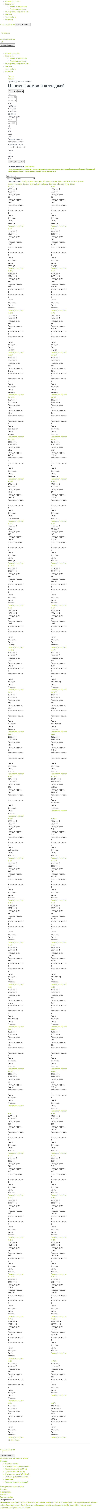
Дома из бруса (42, 184)
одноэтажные (21, 169)
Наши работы (10, 17)
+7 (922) (7, 25)
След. (17, 1440)
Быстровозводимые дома (32, 181)
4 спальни (36, 172)
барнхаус (73, 169)
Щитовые (53, 184)
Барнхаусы (9, 1479)
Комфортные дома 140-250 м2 (17, 1474)
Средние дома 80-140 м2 (15, 1471)
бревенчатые (17, 1508)
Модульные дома (50, 181)
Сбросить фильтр (16, 91)
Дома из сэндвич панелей (79, 1502)
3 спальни (27, 172)
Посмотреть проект (16, 226)
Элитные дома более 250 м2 (16, 1477)
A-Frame (26, 1508)
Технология (9, 4)
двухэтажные (32, 169)
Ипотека (8, 14)
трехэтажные (44, 169)
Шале (72, 184)
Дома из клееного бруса (15, 1505)
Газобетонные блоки (18, 9)
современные (55, 169)
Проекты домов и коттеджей (16, 1482)
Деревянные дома (7, 1502)
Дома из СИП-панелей (67, 181)
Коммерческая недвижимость (17, 12)
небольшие (81, 169)
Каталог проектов (12, 1)
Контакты (9, 20)
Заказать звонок (21, 1458)
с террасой (29, 166)
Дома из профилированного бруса (40, 1505)
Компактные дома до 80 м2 (16, 1469)
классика (65, 169)
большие (90, 169)
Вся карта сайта (6, 1497)
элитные (52, 172)
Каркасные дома (11, 1464)
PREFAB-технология (18, 7)
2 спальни (19, 172)
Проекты (3, 1461)
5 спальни (44, 172)
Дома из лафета (29, 184)
